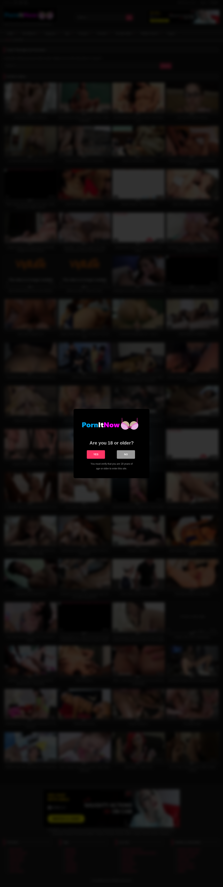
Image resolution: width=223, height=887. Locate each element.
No (126, 454)
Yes (95, 454)
